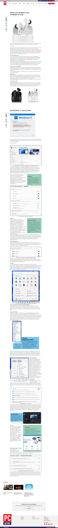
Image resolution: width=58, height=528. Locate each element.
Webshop (46, 3)
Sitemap (33, 516)
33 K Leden (40, 0)
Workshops (27, 3)
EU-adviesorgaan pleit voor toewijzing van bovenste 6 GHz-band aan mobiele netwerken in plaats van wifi (29, 494)
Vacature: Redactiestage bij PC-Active (8, 493)
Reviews (19, 3)
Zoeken (50, 0)
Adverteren (22, 517)
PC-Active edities (14, 3)
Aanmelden (29, 508)
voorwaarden (48, 527)
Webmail (46, 0)
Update (24, 3)
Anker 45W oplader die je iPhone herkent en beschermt (18, 493)
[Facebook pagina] (44, 524)
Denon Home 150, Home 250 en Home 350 (32, 48)
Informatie (22, 518)
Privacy (22, 519)
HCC (9, 3)
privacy (53, 527)
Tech (36, 3)
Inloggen (53, 0)
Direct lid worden (51, 3)
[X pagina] (46, 524)
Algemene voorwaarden (35, 518)
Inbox (43, 3)
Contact (43, 0)
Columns (39, 3)
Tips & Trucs (32, 3)
